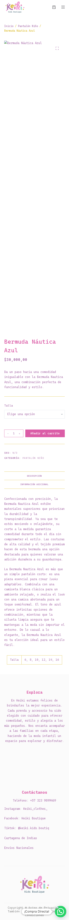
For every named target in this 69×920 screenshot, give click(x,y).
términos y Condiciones (43, 913)
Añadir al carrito (45, 433)
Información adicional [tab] (34, 484)
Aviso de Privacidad (44, 907)
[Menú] (63, 7)
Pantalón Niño (33, 458)
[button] (60, 911)
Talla (8, 405)
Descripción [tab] (34, 476)
